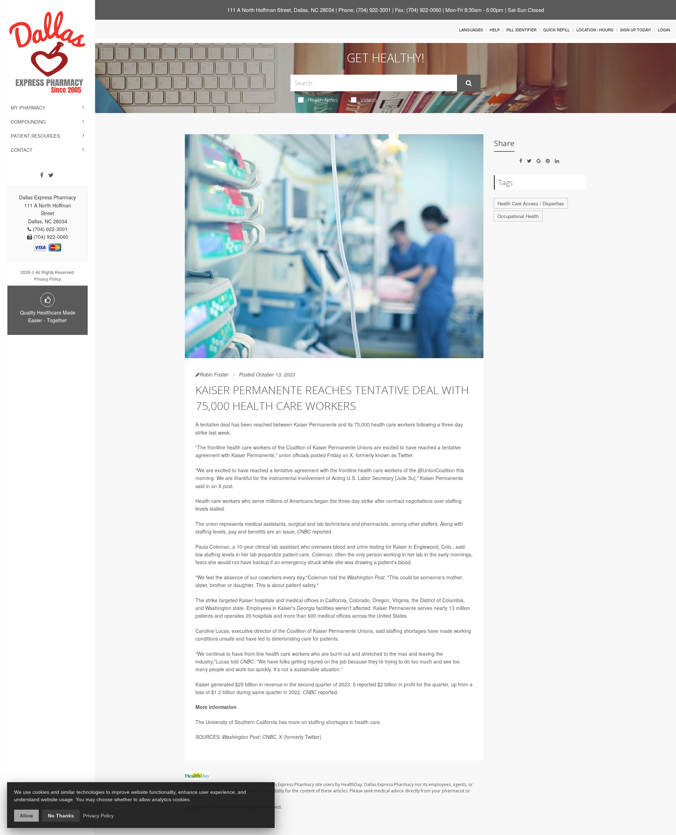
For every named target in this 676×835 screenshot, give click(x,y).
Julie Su (405, 477)
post (227, 486)
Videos (369, 99)
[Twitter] (51, 175)
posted (318, 455)
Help (495, 29)
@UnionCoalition (436, 470)
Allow (26, 815)
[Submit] (469, 83)
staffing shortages (328, 721)
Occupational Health (518, 216)
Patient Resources (35, 135)
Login (664, 29)
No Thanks (61, 815)
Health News (323, 99)
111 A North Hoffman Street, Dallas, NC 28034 (280, 9)
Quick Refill (556, 29)
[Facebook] (41, 175)
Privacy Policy (47, 279)
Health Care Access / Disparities (530, 203)
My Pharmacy (28, 107)
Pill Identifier (521, 29)
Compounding (28, 121)
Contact (21, 150)
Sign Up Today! (635, 29)
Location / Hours (594, 29)
